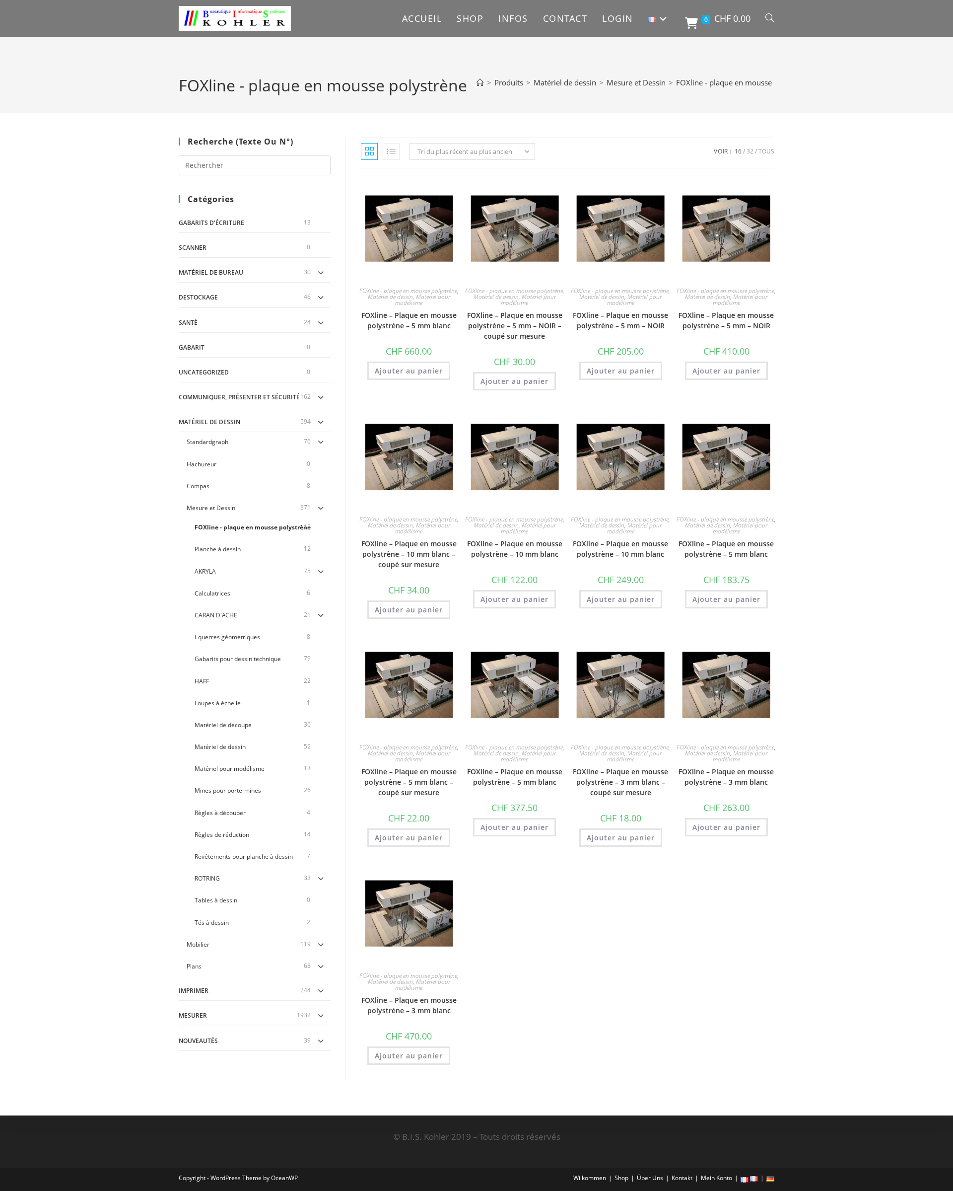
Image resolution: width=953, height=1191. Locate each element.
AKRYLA (205, 571)
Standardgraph (207, 442)
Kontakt (682, 1178)
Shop (621, 1178)
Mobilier (198, 944)
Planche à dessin (218, 549)
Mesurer (193, 1015)
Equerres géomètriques (227, 637)
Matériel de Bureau (211, 272)
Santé (188, 322)
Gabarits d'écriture (211, 223)
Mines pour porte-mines (228, 790)
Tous (766, 151)
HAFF (202, 681)
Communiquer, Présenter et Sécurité (239, 397)
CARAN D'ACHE (216, 615)
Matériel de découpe (223, 725)
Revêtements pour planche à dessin (244, 856)
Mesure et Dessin (211, 508)
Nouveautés (198, 1041)
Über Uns (650, 1178)
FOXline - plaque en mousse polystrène (743, 82)
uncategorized (204, 372)
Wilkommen (589, 1178)
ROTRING (207, 878)
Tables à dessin (216, 900)
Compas (198, 486)
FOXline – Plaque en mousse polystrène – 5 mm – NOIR (620, 320)
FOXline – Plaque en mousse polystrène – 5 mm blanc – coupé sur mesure (409, 782)
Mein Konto (716, 1178)
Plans (194, 966)
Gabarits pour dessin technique (238, 659)
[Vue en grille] (369, 151)
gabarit (191, 347)
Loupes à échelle (218, 703)
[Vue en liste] (391, 151)
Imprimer (193, 990)
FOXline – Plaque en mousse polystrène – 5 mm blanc (409, 320)
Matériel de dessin (209, 422)
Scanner (192, 247)
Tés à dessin (212, 922)
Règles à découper (220, 813)
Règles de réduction (222, 834)
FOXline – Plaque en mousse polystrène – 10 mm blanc (514, 549)
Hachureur (201, 464)
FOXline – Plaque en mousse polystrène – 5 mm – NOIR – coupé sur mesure (514, 325)
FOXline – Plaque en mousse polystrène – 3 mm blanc (726, 777)
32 (750, 151)
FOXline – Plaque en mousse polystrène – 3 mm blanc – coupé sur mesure (620, 782)
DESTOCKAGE (198, 297)
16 (738, 151)
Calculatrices (212, 593)
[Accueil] (480, 82)
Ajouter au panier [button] (409, 370)
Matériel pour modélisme (230, 768)
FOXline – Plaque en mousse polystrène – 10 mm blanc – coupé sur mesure (409, 554)
